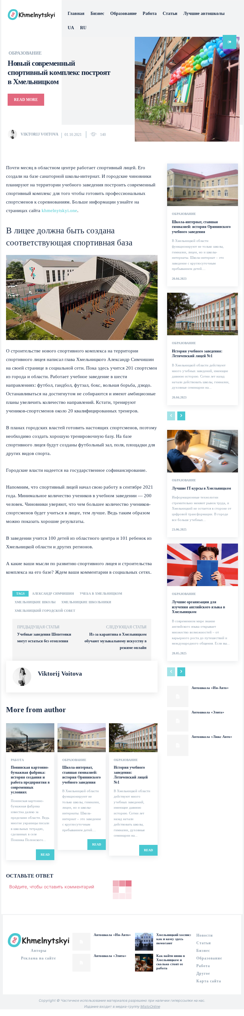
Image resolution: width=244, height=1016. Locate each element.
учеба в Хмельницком (101, 593)
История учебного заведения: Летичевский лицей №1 (131, 775)
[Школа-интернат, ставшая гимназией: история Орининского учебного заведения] (82, 737)
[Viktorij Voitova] (14, 134)
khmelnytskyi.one (59, 210)
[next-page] (181, 415)
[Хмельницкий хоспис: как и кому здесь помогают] (144, 942)
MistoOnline (150, 1006)
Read (45, 854)
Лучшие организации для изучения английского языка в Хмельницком (198, 607)
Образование (74, 760)
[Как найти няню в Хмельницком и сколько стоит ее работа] (144, 963)
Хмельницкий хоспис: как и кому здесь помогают (173, 939)
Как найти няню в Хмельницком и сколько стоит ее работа (170, 962)
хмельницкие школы (35, 602)
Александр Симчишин (53, 593)
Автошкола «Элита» (208, 712)
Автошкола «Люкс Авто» (212, 737)
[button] (214, 40)
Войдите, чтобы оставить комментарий (51, 886)
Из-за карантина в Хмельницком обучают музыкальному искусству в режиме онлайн (115, 641)
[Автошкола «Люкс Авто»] (177, 745)
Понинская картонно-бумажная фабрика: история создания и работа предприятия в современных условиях (30, 779)
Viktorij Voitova (39, 134)
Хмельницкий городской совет (45, 610)
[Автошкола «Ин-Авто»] (177, 696)
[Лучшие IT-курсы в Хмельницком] (202, 451)
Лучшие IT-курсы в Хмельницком (201, 488)
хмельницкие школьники (86, 602)
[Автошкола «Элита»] (177, 721)
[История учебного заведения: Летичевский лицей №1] (133, 737)
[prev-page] (171, 415)
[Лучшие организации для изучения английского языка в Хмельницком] (202, 565)
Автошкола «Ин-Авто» (210, 688)
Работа (17, 760)
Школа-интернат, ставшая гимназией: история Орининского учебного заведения (81, 775)
